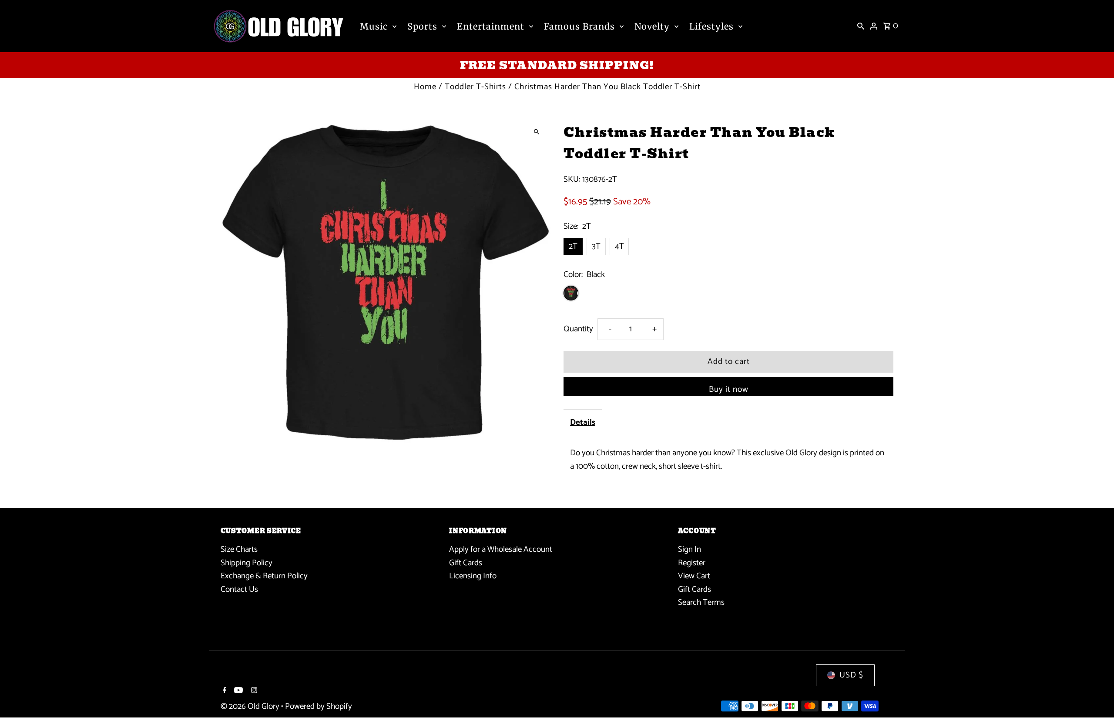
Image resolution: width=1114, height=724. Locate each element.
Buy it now (728, 389)
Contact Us (239, 589)
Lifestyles (711, 26)
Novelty (652, 26)
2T (573, 246)
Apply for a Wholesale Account (500, 549)
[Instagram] (253, 691)
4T (619, 246)
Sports (422, 26)
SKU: (572, 179)
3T (596, 246)
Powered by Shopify (318, 706)
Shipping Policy (246, 563)
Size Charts (239, 549)
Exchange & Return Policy (264, 576)
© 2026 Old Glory (251, 706)
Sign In (689, 549)
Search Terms (701, 602)
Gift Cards (465, 563)
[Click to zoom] (536, 131)
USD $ (851, 675)
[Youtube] (237, 691)
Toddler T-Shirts (475, 86)
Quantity (578, 329)
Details (582, 422)
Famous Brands (579, 26)
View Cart (694, 576)
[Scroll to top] (1095, 701)
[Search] (860, 26)
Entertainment (490, 26)
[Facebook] (223, 691)
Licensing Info (473, 576)
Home (425, 86)
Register (691, 563)
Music (374, 26)
